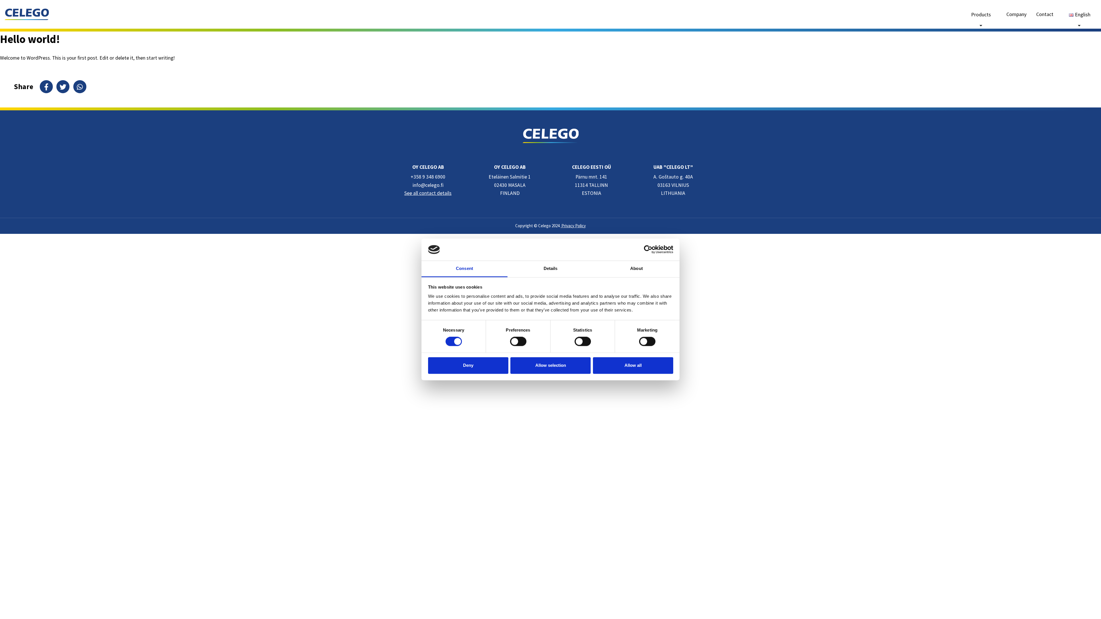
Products (981, 14)
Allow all (633, 365)
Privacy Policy (573, 225)
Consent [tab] (464, 268)
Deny (468, 365)
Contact (1044, 14)
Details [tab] (551, 268)
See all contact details (428, 193)
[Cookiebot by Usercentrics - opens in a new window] (648, 249)
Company (1016, 14)
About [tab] (636, 268)
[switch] (518, 341)
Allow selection (550, 365)
